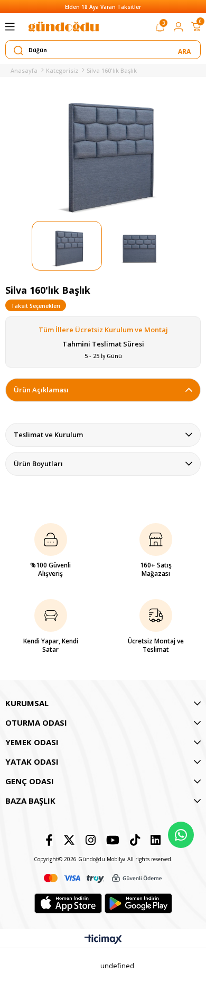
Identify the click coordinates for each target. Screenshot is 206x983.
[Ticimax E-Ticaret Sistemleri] (103, 939)
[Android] (138, 903)
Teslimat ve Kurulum (48, 434)
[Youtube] (112, 840)
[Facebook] (49, 840)
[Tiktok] (135, 840)
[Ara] (185, 50)
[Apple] (68, 903)
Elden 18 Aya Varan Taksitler (103, 7)
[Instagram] (91, 840)
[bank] (103, 878)
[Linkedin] (156, 840)
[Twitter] (69, 840)
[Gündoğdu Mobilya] (63, 27)
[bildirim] (160, 29)
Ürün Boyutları (38, 463)
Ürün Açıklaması (41, 389)
